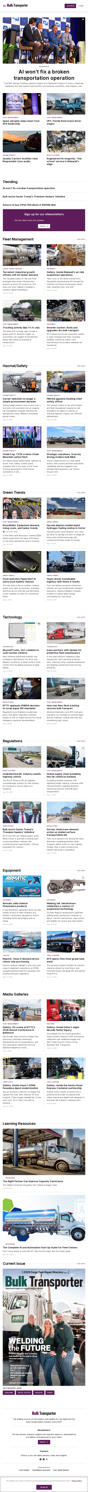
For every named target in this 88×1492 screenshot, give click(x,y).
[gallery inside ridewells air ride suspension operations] (66, 255)
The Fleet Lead (12, 532)
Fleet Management (11, 117)
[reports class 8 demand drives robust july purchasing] (22, 942)
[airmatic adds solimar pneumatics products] (22, 886)
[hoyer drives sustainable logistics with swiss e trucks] (66, 562)
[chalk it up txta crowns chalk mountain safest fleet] (22, 437)
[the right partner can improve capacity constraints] (44, 1152)
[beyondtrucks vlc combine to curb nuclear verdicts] (22, 633)
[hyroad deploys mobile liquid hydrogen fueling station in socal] (66, 508)
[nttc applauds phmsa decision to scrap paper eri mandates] (22, 688)
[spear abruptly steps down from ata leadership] (22, 104)
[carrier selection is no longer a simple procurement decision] (22, 382)
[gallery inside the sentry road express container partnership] (66, 1068)
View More (81, 239)
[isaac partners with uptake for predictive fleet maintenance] (66, 633)
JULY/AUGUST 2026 (12, 1388)
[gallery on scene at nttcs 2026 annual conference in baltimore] (22, 1010)
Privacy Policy (77, 1481)
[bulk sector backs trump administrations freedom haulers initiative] (22, 812)
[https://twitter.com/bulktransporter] (47, 1459)
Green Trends (52, 522)
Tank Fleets (8, 1082)
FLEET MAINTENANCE (61, 1470)
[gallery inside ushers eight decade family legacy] (66, 1010)
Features (51, 1024)
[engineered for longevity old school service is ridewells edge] (66, 141)
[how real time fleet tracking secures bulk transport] (66, 688)
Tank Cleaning (53, 955)
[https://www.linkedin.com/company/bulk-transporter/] (44, 1459)
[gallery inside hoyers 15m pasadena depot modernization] (22, 1068)
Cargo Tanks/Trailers (12, 269)
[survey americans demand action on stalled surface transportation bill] (66, 812)
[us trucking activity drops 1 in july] (22, 310)
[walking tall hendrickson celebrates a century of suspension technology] (66, 886)
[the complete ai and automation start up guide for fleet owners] (44, 1218)
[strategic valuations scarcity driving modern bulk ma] (66, 437)
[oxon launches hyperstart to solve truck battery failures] (22, 562)
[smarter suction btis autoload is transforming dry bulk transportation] (66, 310)
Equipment (51, 269)
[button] (4, 6)
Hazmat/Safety (9, 155)
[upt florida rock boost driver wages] (66, 104)
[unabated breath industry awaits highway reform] (22, 757)
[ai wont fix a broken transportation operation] (44, 40)
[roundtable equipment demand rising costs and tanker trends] (22, 508)
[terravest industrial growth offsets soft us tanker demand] (22, 255)
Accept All (44, 1487)
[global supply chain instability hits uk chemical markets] (66, 757)
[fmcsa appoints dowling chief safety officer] (66, 382)
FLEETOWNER (24, 1470)
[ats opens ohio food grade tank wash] (66, 942)
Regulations (8, 702)
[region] (44, 1484)
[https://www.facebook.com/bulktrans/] (40, 1459)
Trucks (6, 955)
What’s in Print (53, 155)
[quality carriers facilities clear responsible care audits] (22, 141)
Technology (44, 66)
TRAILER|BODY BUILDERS (41, 1470)
